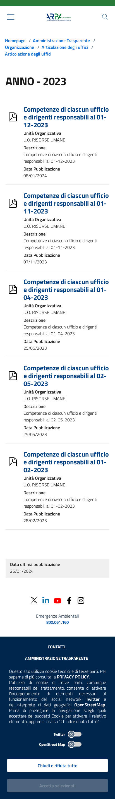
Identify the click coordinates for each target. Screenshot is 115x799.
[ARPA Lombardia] (57, 17)
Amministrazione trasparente (56, 658)
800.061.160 (57, 622)
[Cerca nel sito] (105, 16)
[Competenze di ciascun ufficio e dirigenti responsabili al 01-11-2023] (13, 203)
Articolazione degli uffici (65, 47)
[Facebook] (69, 600)
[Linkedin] (45, 600)
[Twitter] (34, 600)
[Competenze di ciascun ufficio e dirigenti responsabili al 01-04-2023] (13, 289)
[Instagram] (80, 600)
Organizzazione (19, 47)
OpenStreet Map (52, 744)
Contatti (56, 647)
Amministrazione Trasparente (61, 40)
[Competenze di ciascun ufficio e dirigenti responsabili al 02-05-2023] (13, 375)
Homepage (15, 40)
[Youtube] (57, 600)
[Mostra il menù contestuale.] (10, 17)
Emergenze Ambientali (57, 616)
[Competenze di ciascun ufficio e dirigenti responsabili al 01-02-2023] (13, 461)
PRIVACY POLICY (73, 676)
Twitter (60, 734)
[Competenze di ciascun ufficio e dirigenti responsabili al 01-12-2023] (13, 116)
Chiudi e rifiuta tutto (57, 765)
